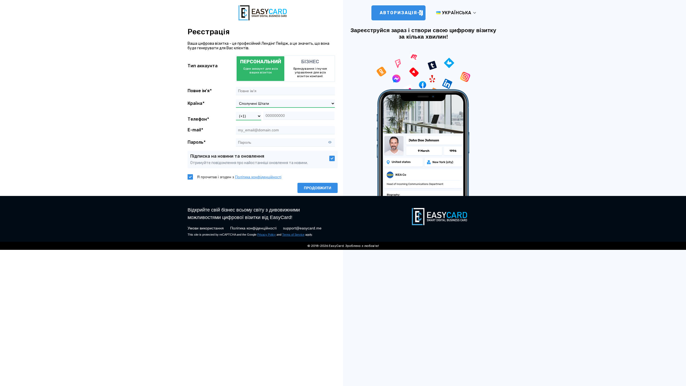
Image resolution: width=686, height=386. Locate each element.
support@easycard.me (302, 228)
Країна (195, 103)
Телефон (197, 119)
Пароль (195, 142)
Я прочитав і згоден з (239, 177)
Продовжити (317, 188)
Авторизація (398, 12)
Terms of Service (293, 234)
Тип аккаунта (203, 66)
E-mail (194, 130)
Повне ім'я (199, 90)
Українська (456, 12)
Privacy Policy (266, 234)
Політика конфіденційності (258, 177)
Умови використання (206, 228)
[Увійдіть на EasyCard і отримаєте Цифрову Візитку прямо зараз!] (262, 20)
